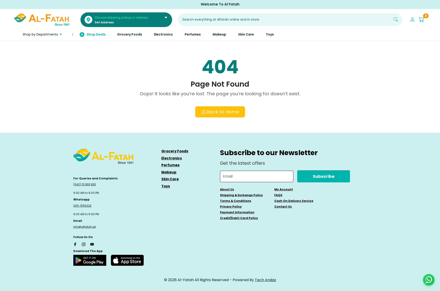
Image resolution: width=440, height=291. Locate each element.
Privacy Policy (231, 207)
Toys (165, 186)
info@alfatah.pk (84, 227)
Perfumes (170, 165)
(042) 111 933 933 (84, 184)
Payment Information (237, 212)
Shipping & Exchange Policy (241, 195)
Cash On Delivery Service (293, 201)
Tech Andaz (265, 280)
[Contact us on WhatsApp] (428, 280)
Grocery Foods (174, 151)
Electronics (171, 158)
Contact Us (283, 207)
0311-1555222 (82, 206)
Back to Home (222, 112)
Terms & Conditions (235, 201)
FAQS (278, 195)
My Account (283, 189)
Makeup (168, 172)
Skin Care (170, 179)
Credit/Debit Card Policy (239, 218)
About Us (227, 189)
